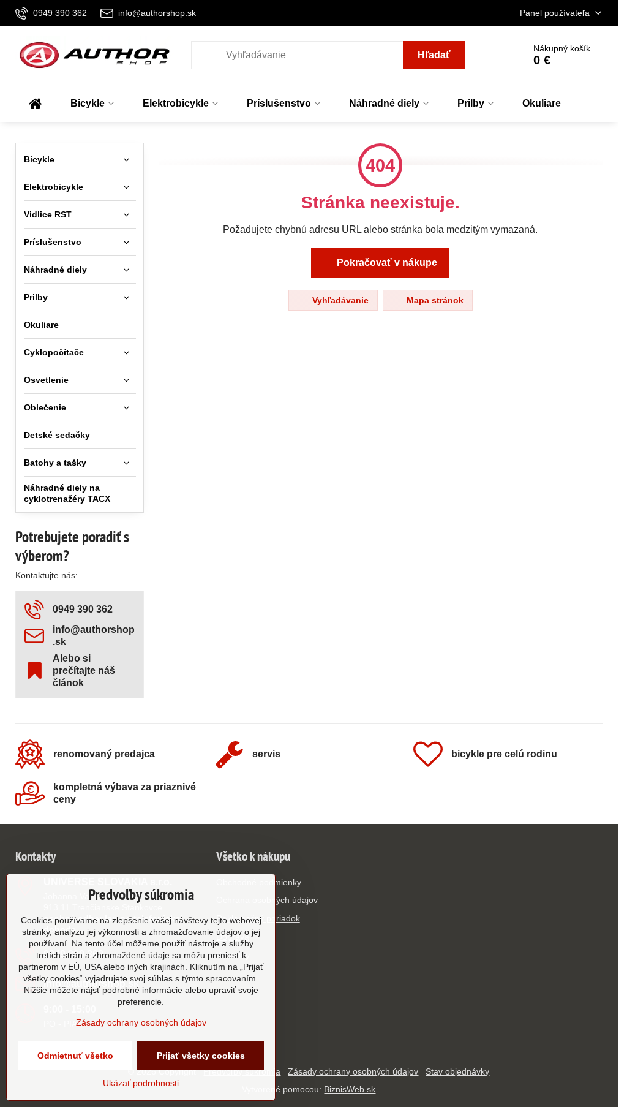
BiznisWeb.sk (349, 1089)
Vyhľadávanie (339, 300)
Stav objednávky (457, 1071)
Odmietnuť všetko (75, 1055)
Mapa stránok (434, 300)
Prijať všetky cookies (201, 1055)
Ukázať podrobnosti (141, 1083)
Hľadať (434, 55)
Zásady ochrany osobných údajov (353, 1071)
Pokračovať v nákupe (385, 262)
